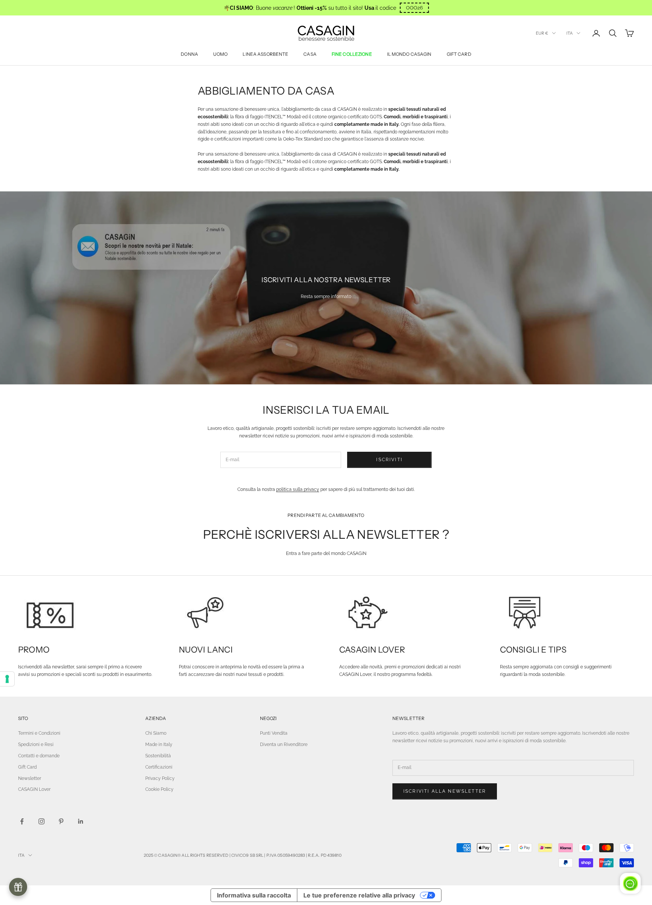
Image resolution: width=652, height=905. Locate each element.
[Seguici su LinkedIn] (81, 821)
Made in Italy (158, 744)
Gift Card (27, 767)
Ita (569, 33)
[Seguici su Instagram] (41, 821)
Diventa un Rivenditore (284, 744)
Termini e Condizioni (39, 733)
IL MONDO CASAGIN (409, 54)
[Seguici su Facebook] (22, 821)
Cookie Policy (159, 789)
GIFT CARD (459, 54)
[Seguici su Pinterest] (61, 821)
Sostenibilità (158, 755)
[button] (414, 8)
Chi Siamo (155, 733)
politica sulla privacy (297, 489)
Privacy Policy (160, 778)
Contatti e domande (39, 755)
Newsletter (29, 778)
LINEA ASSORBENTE (265, 54)
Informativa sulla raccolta (254, 895)
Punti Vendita (274, 733)
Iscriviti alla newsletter (444, 791)
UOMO (220, 54)
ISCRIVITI (389, 459)
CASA (309, 54)
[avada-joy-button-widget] (18, 887)
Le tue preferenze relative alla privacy (359, 895)
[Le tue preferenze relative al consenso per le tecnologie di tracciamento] (7, 679)
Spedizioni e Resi (36, 744)
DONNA (189, 54)
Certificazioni (158, 767)
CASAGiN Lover (34, 789)
